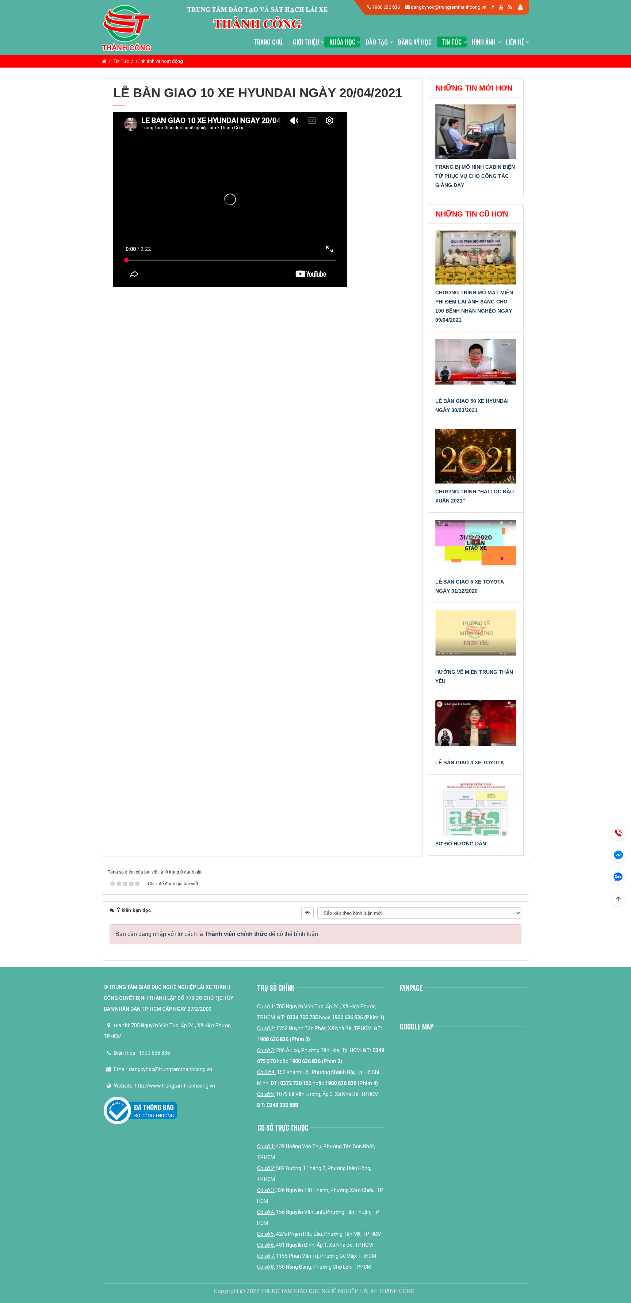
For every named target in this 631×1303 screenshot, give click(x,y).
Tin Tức (452, 41)
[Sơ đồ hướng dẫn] (476, 809)
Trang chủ (268, 41)
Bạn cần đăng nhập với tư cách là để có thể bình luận (216, 934)
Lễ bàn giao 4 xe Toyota (469, 762)
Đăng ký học (415, 41)
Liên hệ (515, 41)
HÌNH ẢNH (484, 41)
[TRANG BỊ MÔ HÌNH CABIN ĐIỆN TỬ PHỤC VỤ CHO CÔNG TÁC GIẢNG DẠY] (476, 131)
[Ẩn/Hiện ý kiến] (307, 912)
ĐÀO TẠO (377, 41)
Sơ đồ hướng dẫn (460, 844)
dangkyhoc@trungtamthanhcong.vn (448, 7)
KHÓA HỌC (342, 41)
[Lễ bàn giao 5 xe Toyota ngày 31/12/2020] (476, 547)
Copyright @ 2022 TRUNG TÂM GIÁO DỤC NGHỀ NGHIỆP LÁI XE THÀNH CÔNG (314, 1291)
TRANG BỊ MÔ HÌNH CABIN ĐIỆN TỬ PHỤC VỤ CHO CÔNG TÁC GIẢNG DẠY (475, 176)
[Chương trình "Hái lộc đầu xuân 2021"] (476, 456)
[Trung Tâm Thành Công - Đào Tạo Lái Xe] (126, 26)
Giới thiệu (306, 41)
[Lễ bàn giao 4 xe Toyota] (476, 727)
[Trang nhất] (104, 61)
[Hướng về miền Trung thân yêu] (476, 637)
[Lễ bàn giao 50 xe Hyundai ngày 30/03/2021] (476, 366)
